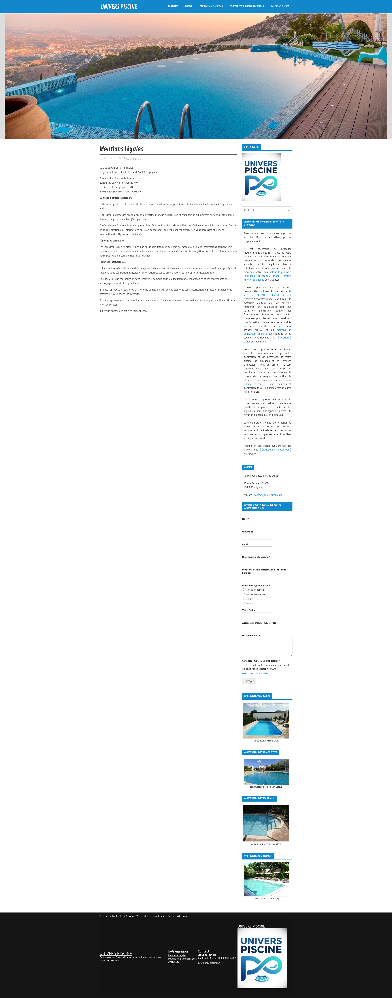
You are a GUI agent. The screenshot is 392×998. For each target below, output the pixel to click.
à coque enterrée (255, 589)
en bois (250, 603)
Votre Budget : (250, 610)
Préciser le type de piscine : (257, 585)
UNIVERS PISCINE (119, 7)
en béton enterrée (255, 594)
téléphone (248, 531)
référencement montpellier (274, 449)
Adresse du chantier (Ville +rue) (259, 622)
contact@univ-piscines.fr (268, 495)
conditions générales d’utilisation (256, 673)
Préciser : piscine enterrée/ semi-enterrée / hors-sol (265, 571)
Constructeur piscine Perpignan (247, 6)
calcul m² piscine (280, 6)
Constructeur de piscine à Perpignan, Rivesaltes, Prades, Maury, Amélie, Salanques (267, 275)
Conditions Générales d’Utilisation (261, 660)
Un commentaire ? (251, 635)
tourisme (173, 6)
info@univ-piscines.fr (209, 962)
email (246, 544)
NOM (245, 518)
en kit (249, 598)
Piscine (188, 6)
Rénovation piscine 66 (211, 6)
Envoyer (249, 681)
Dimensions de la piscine (256, 556)
